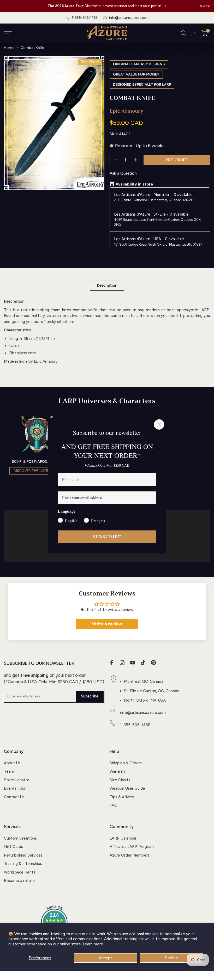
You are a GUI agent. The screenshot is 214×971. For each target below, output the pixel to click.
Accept (105, 958)
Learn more (93, 944)
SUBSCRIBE (107, 537)
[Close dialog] (159, 424)
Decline (171, 958)
